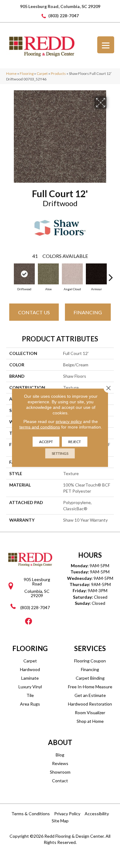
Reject (74, 441)
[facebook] (28, 621)
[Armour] (96, 274)
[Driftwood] (24, 274)
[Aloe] (48, 274)
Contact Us (34, 312)
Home (11, 73)
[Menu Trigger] (105, 44)
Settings (60, 453)
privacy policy (69, 421)
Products (58, 73)
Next (110, 274)
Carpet (42, 73)
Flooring (27, 73)
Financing (88, 312)
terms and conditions (39, 426)
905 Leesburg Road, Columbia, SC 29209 (60, 6)
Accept (46, 441)
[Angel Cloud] (72, 274)
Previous (9, 274)
